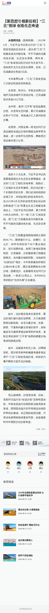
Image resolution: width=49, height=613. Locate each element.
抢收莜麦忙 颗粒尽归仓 (29, 525)
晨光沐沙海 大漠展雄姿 (29, 510)
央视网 (10, 31)
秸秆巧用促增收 (25, 555)
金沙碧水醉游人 (25, 540)
